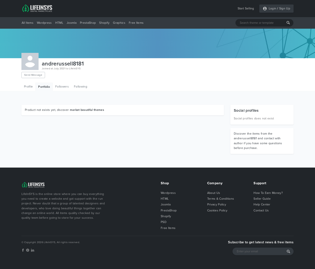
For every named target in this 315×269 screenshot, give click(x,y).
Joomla (71, 23)
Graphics (119, 23)
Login (272, 8)
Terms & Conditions (220, 199)
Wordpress (44, 23)
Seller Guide (262, 199)
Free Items (136, 23)
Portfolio (44, 87)
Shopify (104, 23)
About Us (213, 193)
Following (80, 86)
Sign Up (284, 8)
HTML (59, 23)
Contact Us (261, 210)
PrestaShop (88, 23)
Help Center (262, 204)
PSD (163, 222)
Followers (62, 86)
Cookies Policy (217, 210)
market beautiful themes (87, 110)
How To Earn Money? (268, 193)
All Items (27, 23)
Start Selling (246, 8)
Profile (28, 86)
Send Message (33, 74)
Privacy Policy (216, 204)
